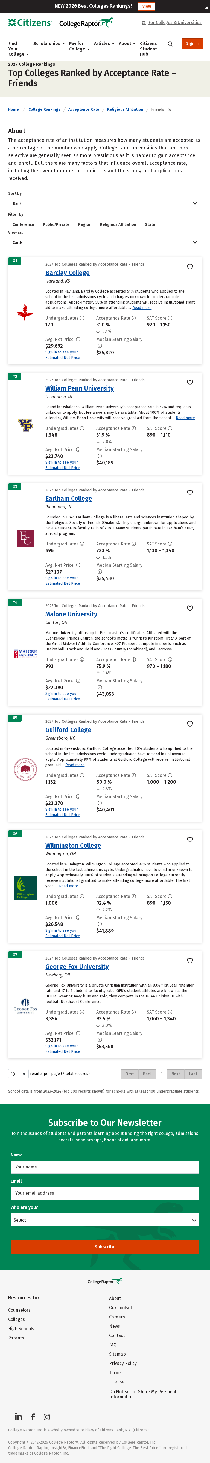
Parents (16, 1338)
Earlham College (68, 498)
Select (20, 1220)
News (114, 1326)
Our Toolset (120, 1307)
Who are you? (24, 1207)
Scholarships (46, 43)
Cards (18, 242)
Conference (23, 224)
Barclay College (67, 273)
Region (84, 224)
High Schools (21, 1328)
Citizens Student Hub (148, 49)
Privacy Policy (123, 1363)
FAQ (112, 1344)
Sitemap (117, 1354)
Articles (102, 43)
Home (13, 109)
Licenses (118, 1381)
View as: (15, 232)
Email (16, 1181)
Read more (141, 307)
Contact (117, 1335)
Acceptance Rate (83, 109)
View (146, 6)
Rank (17, 203)
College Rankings (44, 109)
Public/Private (56, 224)
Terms (115, 1372)
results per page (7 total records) (60, 1073)
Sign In (192, 43)
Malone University (71, 614)
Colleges (16, 1319)
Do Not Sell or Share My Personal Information (142, 1394)
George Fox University (77, 966)
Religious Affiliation (125, 109)
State (150, 224)
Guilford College (68, 730)
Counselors (19, 1310)
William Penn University (79, 388)
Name (17, 1155)
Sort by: (15, 193)
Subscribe (105, 1246)
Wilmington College (73, 845)
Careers (117, 1317)
